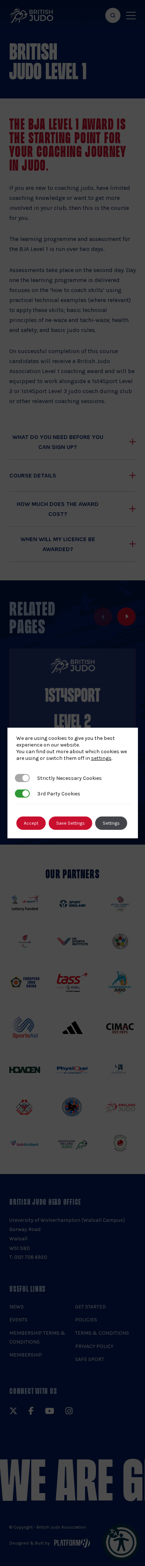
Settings (111, 823)
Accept (31, 823)
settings (101, 758)
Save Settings (70, 823)
